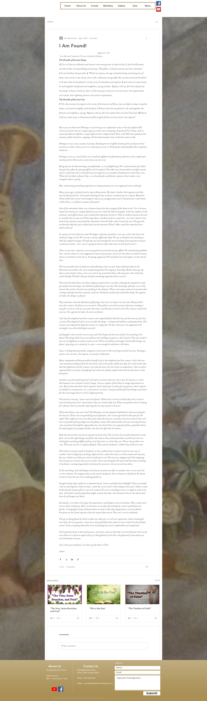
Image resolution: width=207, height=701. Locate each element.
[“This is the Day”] (103, 594)
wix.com (99, 698)
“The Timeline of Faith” (139, 608)
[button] (157, 22)
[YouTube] (158, 9)
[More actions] (146, 38)
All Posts (50, 22)
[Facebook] (158, 3)
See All (157, 580)
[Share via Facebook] (60, 559)
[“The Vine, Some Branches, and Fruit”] (64, 594)
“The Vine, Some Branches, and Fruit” (63, 610)
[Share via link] (78, 559)
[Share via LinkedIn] (72, 559)
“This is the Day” (97, 608)
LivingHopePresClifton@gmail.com (98, 683)
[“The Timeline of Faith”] (142, 594)
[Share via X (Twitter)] (66, 559)
